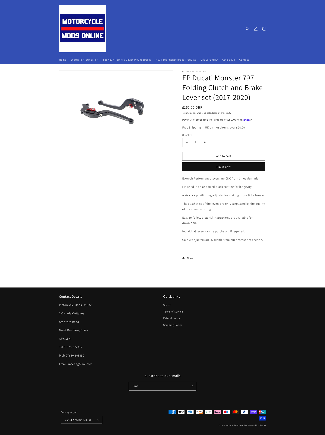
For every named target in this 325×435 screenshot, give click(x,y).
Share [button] (190, 258)
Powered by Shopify (257, 425)
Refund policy (171, 318)
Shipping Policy (172, 325)
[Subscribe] (192, 386)
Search (167, 305)
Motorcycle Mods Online (236, 425)
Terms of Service (173, 311)
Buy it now (223, 167)
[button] (84, 60)
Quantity (187, 135)
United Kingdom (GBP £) (78, 419)
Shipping (201, 112)
